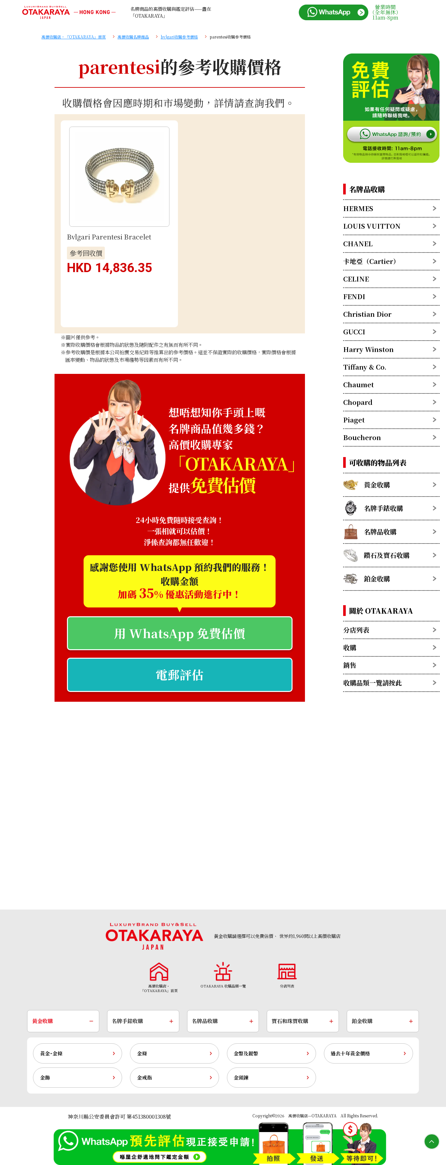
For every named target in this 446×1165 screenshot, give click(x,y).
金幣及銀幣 (246, 1053)
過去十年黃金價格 (350, 1053)
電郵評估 (179, 674)
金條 (142, 1053)
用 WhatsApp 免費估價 (179, 633)
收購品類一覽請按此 (372, 682)
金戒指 (144, 1077)
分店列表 (356, 630)
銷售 (349, 665)
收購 (349, 647)
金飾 (45, 1077)
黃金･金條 (51, 1053)
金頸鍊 (241, 1077)
